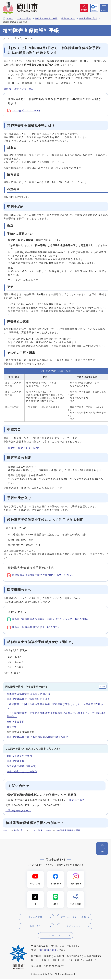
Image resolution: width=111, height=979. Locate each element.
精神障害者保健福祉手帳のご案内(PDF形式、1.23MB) (43, 575)
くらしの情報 (24, 18)
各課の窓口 (19, 830)
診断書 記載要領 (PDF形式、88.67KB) (35, 627)
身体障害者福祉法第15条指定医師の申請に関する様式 (37, 737)
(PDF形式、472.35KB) (26, 110)
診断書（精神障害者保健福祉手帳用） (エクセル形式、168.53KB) (50, 619)
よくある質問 (35, 917)
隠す (104, 686)
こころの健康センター (40, 830)
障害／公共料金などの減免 (22, 771)
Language (94, 10)
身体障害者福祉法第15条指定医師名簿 (28, 694)
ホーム (10, 18)
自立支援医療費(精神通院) (22, 766)
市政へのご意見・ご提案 (73, 917)
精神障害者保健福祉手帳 (68, 830)
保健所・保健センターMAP (19, 89)
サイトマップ (73, 926)
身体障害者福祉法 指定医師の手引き (28, 699)
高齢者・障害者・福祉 (46, 18)
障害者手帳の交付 (88, 18)
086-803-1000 (47, 950)
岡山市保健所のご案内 (19, 756)
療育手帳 (12, 727)
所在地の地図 (77, 800)
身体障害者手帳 (15, 721)
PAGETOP (102, 850)
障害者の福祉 (68, 18)
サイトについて (54, 935)
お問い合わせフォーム (18, 810)
